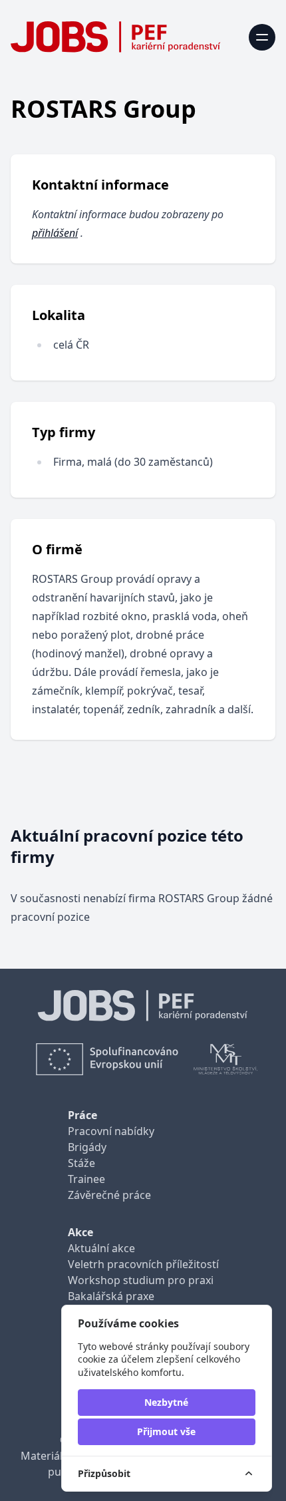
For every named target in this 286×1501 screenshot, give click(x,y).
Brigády (87, 1147)
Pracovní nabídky (111, 1131)
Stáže (81, 1163)
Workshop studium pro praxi (141, 1280)
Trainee (86, 1179)
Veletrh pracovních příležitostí (143, 1264)
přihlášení (55, 233)
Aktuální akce (101, 1248)
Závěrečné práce (109, 1195)
